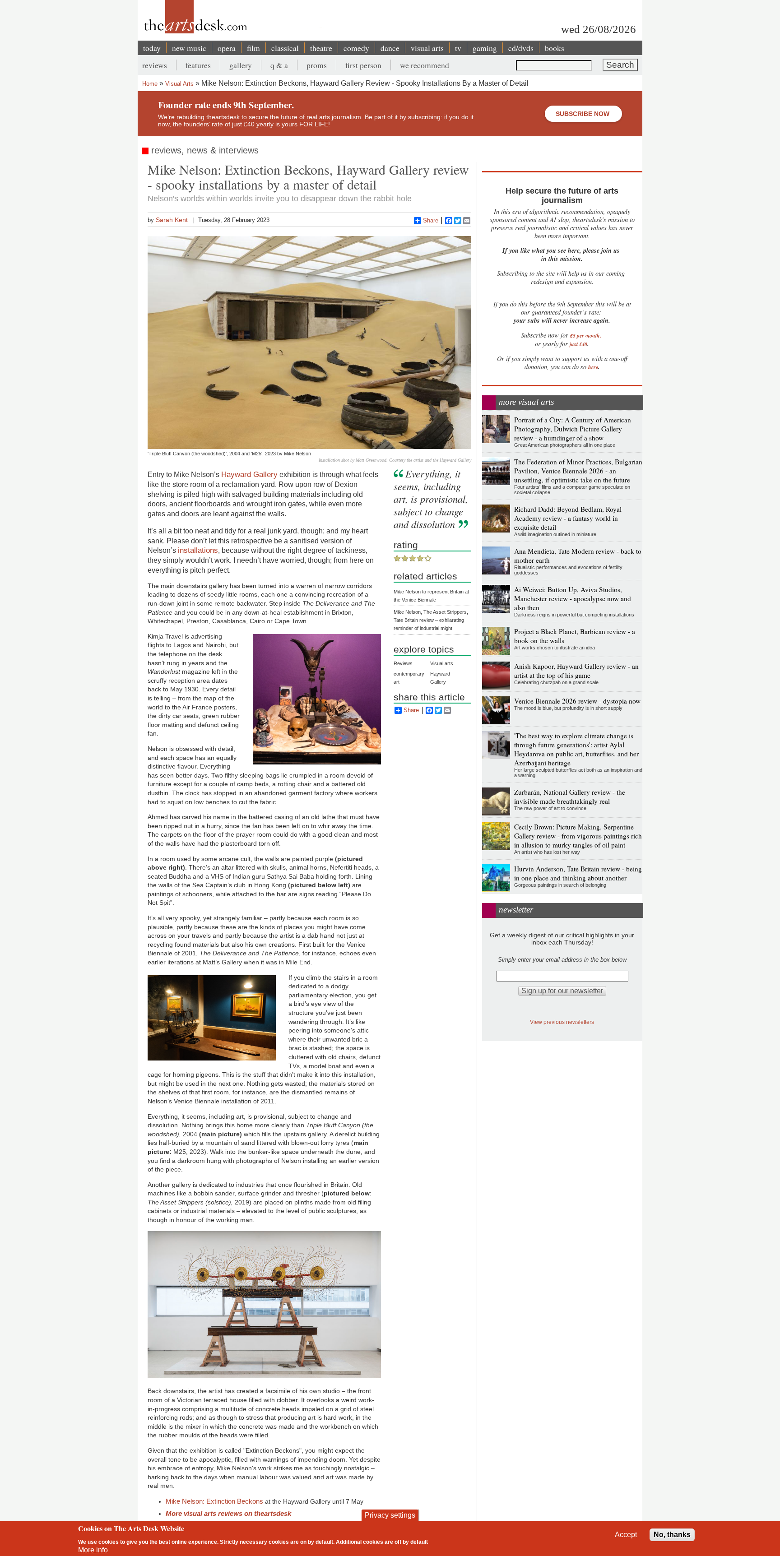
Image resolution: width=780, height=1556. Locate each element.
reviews (154, 65)
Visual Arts (179, 83)
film (253, 47)
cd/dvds (521, 47)
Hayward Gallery (249, 474)
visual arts (427, 47)
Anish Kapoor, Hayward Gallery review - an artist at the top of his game (576, 671)
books (554, 47)
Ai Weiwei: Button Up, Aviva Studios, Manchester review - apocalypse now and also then (572, 598)
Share (430, 220)
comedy (356, 47)
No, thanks (672, 1534)
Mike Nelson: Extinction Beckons (214, 1501)
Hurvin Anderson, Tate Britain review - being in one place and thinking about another (578, 873)
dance (390, 47)
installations (198, 550)
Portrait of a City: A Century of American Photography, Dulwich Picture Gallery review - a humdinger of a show (572, 428)
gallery (240, 65)
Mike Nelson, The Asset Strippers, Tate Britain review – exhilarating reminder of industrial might (431, 620)
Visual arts (441, 663)
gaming (485, 47)
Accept (626, 1534)
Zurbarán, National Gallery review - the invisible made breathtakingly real (569, 796)
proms (316, 65)
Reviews (403, 663)
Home (150, 83)
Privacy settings (390, 1515)
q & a (279, 65)
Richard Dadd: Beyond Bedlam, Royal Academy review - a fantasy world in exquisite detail (568, 518)
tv (458, 47)
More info (93, 1550)
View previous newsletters (562, 1022)
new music (189, 47)
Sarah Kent (172, 219)
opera (227, 47)
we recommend (424, 65)
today (152, 47)
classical (285, 47)
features (198, 65)
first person (363, 65)
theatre (321, 47)
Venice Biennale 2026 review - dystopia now (577, 700)
